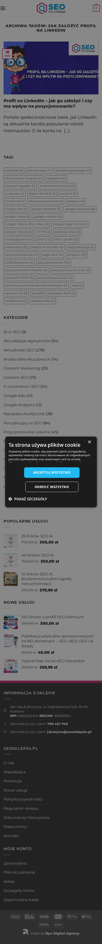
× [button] (89, 442)
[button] (28, 499)
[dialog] (51, 472)
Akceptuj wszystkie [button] (51, 472)
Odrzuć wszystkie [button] (52, 487)
